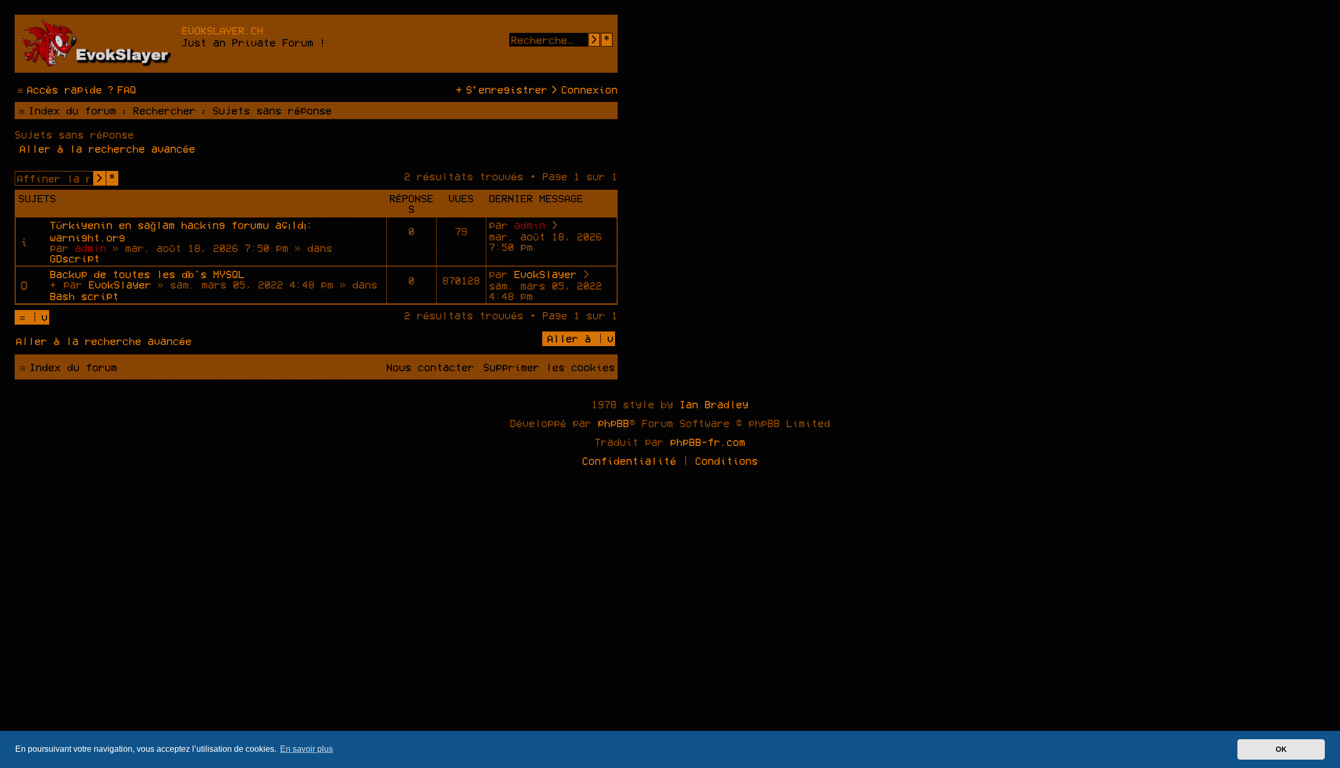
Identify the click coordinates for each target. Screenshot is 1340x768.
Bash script (84, 296)
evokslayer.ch (222, 30)
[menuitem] (120, 89)
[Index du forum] (99, 43)
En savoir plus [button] (306, 748)
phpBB (613, 423)
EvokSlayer (119, 284)
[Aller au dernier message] (555, 225)
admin (90, 248)
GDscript (75, 258)
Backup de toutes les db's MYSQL (147, 274)
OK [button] (1281, 749)
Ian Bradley (714, 404)
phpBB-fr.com (707, 441)
